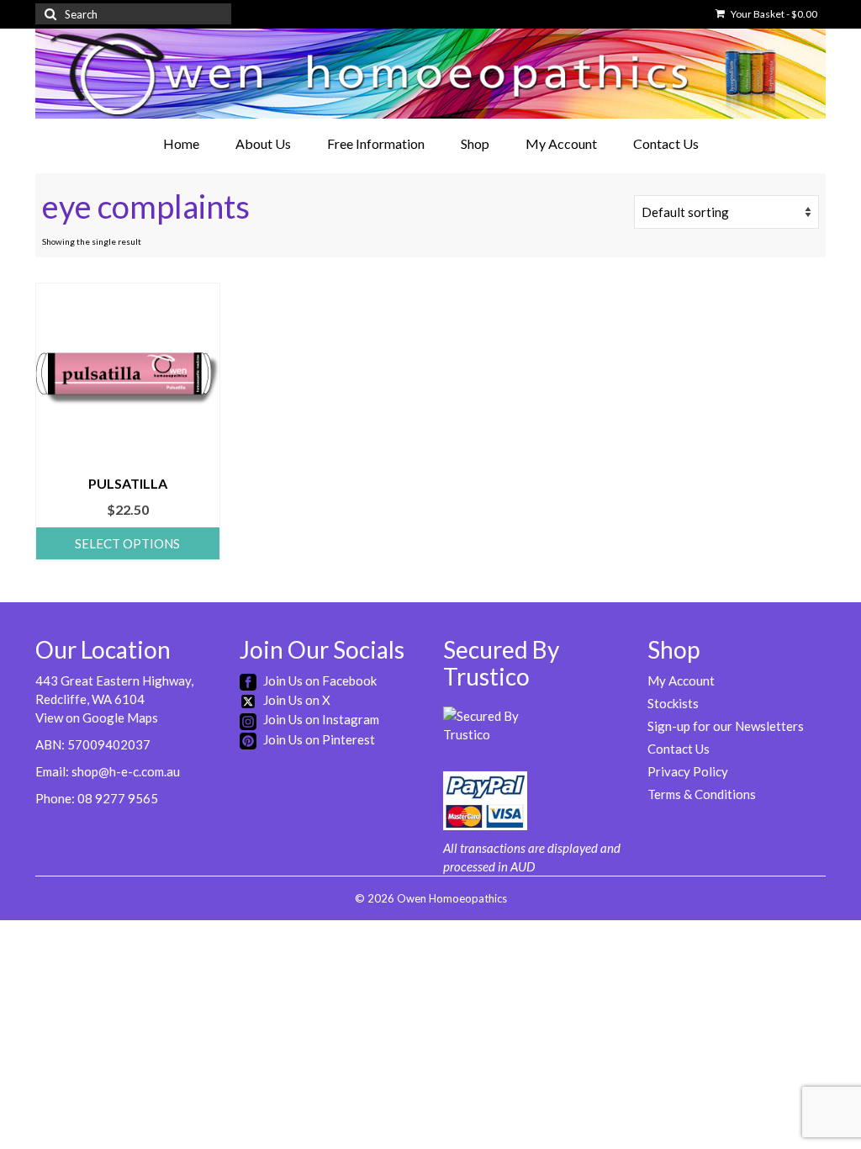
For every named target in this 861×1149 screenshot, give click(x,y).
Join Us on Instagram (320, 719)
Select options (127, 543)
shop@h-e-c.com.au (125, 771)
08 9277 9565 (117, 798)
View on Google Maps (96, 717)
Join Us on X (295, 699)
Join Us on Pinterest (318, 739)
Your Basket (773, 14)
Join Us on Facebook (319, 680)
